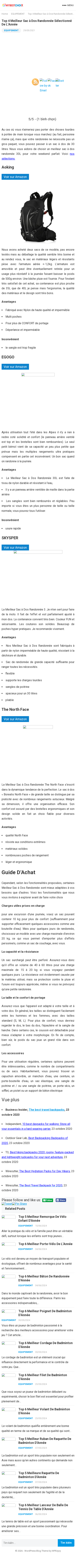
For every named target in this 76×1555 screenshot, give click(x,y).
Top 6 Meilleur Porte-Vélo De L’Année (45, 1244)
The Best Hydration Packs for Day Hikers (44, 1171)
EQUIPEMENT (11, 30)
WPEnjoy (56, 1550)
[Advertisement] (38, 73)
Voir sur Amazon (15, 177)
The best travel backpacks (47, 1109)
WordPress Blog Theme (36, 1550)
